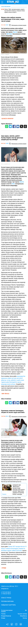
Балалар (25, 618)
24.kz (13, 184)
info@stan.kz (4, 588)
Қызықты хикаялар (7, 118)
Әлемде (4, 568)
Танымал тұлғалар (22, 613)
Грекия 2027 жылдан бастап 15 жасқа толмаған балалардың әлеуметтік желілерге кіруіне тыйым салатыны (13, 548)
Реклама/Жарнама (7, 601)
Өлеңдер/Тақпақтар (6, 616)
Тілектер (3, 613)
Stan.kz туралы (6, 598)
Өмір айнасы (5, 393)
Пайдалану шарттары (8, 605)
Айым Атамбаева (6, 399)
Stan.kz (15, 32)
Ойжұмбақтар (23, 616)
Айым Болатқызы (6, 573)
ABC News (9, 34)
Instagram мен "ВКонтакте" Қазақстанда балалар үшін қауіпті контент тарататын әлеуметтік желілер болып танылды (19, 489)
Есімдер (3, 618)
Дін (26, 610)
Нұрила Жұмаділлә (6, 123)
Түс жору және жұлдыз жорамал (7, 611)
